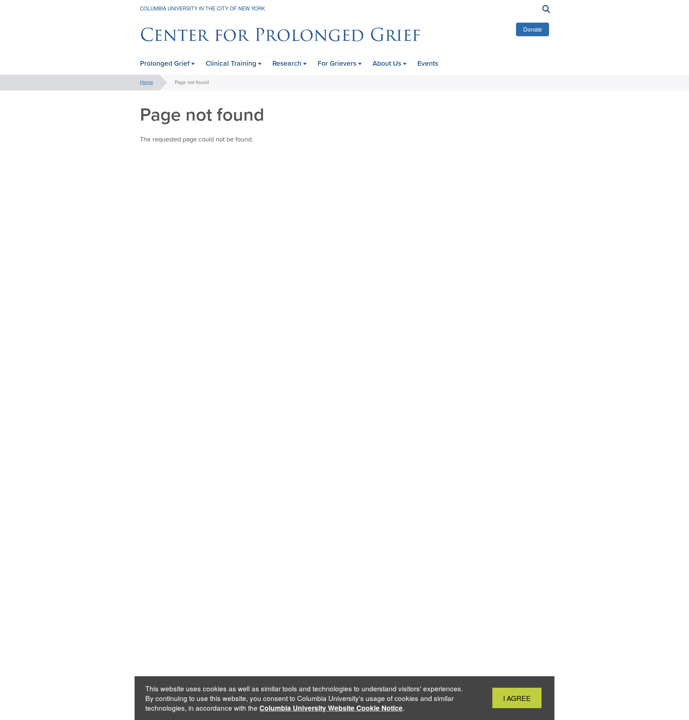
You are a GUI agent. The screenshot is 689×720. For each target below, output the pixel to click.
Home (146, 82)
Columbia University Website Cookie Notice (331, 708)
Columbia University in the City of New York (202, 8)
